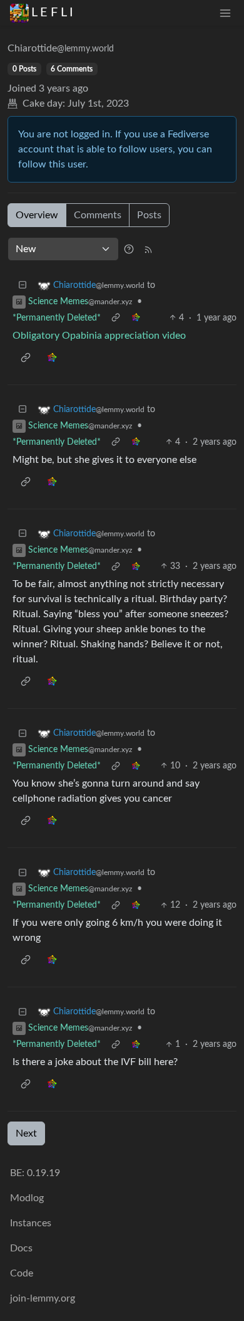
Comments (97, 215)
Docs (21, 1248)
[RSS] (148, 249)
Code (21, 1273)
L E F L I (52, 12)
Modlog (27, 1198)
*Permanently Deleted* (57, 318)
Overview (37, 215)
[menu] (225, 13)
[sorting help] (129, 249)
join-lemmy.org (42, 1298)
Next (26, 1133)
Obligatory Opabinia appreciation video (99, 336)
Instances (30, 1223)
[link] (136, 318)
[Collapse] (23, 285)
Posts (149, 215)
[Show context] (116, 318)
